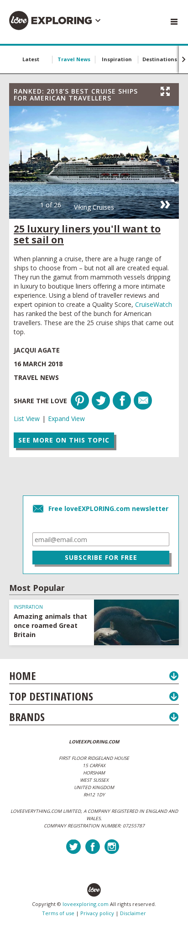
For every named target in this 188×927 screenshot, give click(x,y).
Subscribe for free (101, 557)
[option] (94, 162)
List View (27, 418)
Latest (30, 59)
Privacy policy (97, 913)
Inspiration (117, 59)
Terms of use (58, 913)
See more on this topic (64, 440)
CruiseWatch (153, 304)
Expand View (66, 418)
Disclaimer (133, 913)
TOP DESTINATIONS (51, 696)
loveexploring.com (86, 904)
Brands (27, 716)
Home (22, 675)
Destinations (159, 59)
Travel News (73, 59)
